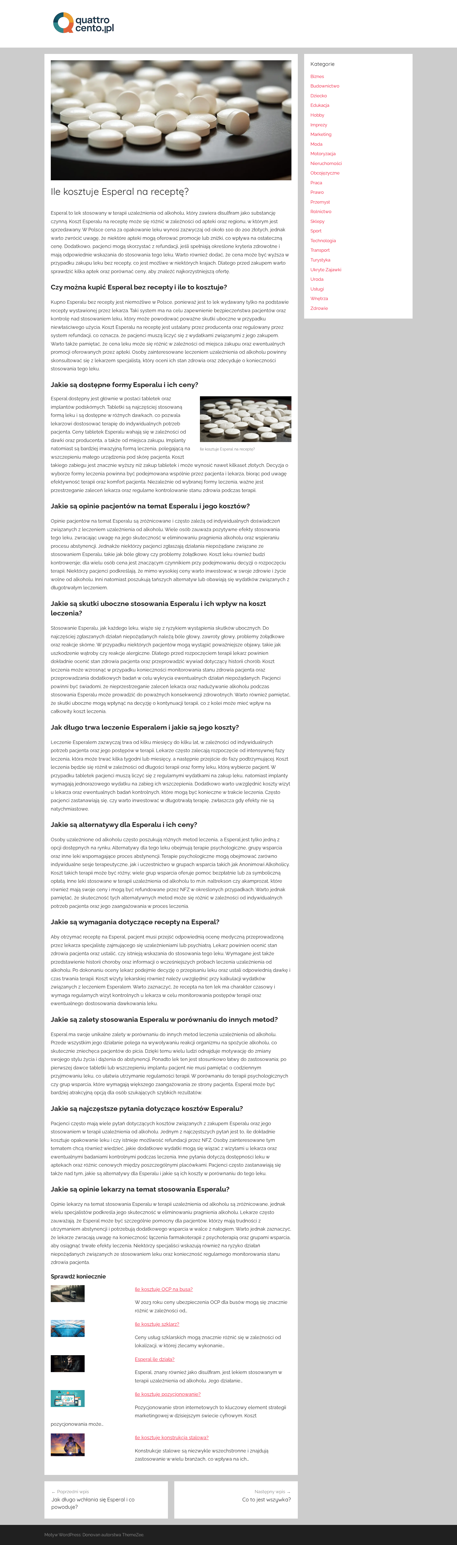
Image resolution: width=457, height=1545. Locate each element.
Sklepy (317, 221)
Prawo (317, 192)
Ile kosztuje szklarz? (157, 1324)
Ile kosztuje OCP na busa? (164, 1289)
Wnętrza (319, 298)
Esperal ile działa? (155, 1359)
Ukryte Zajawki (325, 269)
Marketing (321, 134)
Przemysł (320, 202)
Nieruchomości (326, 163)
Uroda (316, 279)
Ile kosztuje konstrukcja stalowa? (172, 1437)
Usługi (317, 289)
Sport (316, 230)
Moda (316, 144)
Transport (320, 250)
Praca (316, 182)
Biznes (317, 76)
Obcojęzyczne (325, 173)
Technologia (323, 240)
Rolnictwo (320, 211)
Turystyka (320, 260)
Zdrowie (319, 308)
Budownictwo (324, 86)
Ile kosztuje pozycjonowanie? (168, 1394)
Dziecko (318, 95)
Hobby (317, 115)
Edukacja (319, 105)
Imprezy (318, 124)
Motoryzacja (323, 153)
